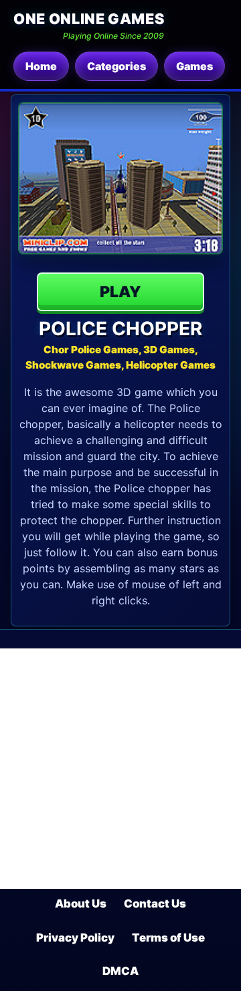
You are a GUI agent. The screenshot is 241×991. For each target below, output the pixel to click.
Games (194, 66)
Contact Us (155, 903)
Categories (116, 66)
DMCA (120, 971)
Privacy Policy (75, 937)
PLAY (120, 291)
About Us (80, 903)
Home (41, 66)
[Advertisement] (120, 768)
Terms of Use (168, 937)
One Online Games (88, 18)
